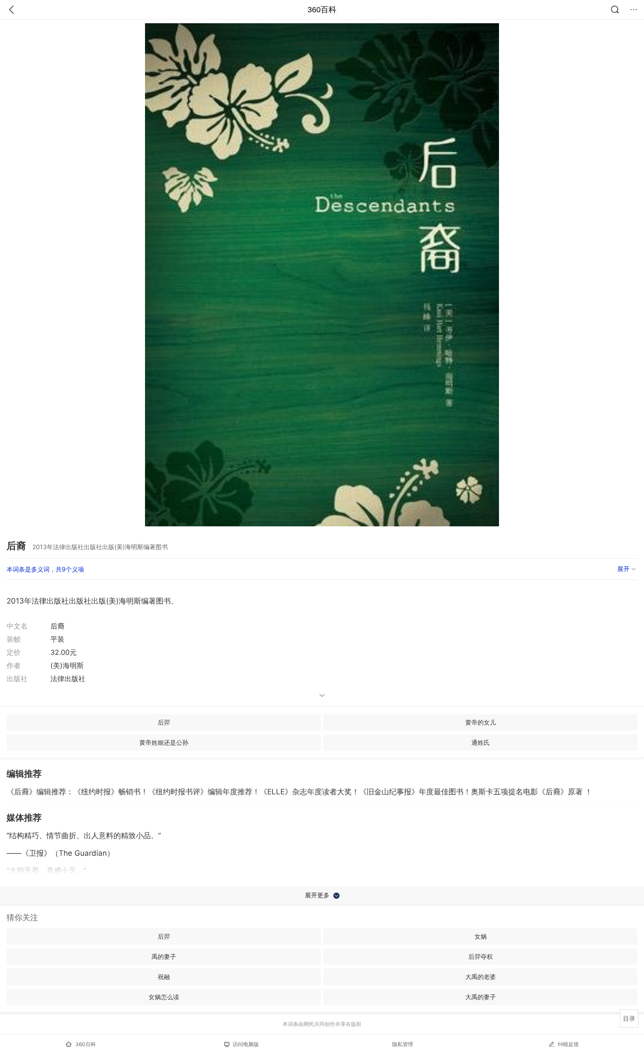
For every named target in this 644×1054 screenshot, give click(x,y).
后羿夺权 (480, 956)
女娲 (480, 936)
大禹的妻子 (480, 996)
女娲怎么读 (164, 996)
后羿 (164, 722)
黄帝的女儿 (480, 722)
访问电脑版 (246, 1044)
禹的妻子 (164, 956)
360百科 (322, 9)
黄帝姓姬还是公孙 (163, 742)
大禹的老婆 (480, 976)
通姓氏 (480, 742)
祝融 (164, 976)
